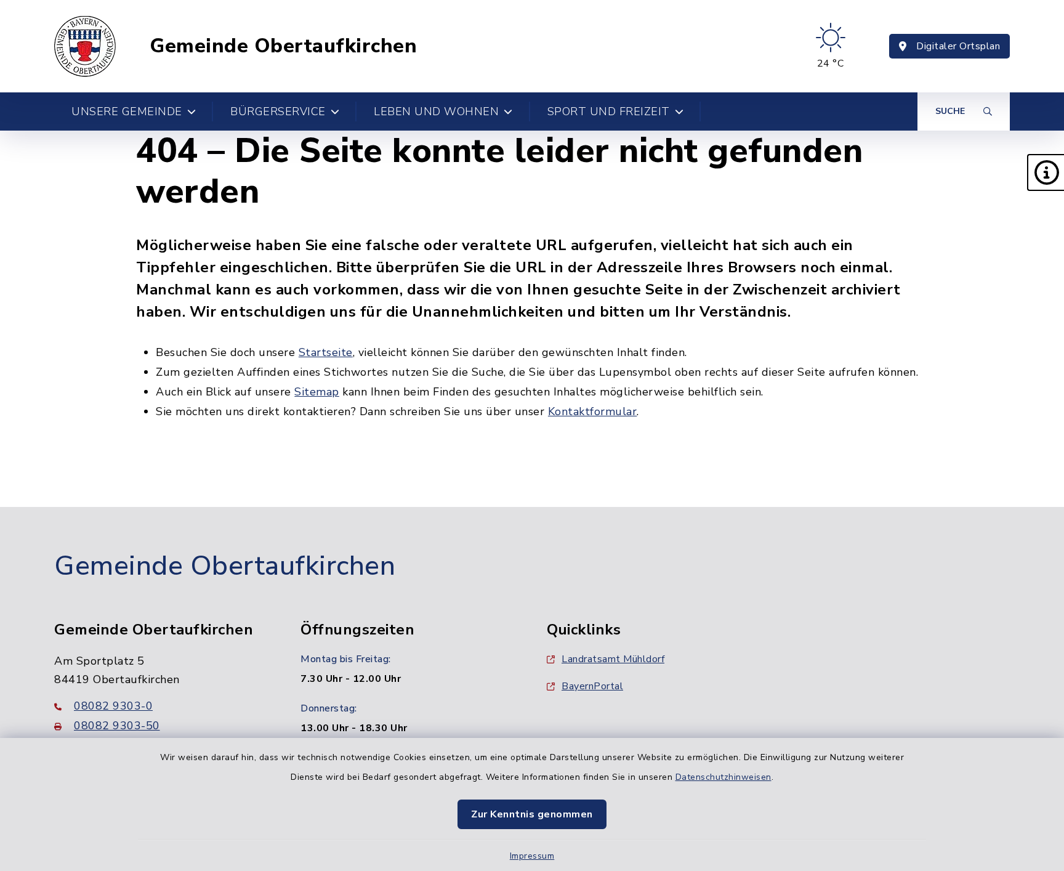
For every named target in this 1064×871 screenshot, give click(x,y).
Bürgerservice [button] (278, 111)
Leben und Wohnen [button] (436, 111)
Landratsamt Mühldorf (613, 659)
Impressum (532, 856)
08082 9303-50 (117, 725)
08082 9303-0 (113, 706)
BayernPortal (592, 686)
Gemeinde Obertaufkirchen (283, 46)
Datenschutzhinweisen (723, 777)
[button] (1045, 172)
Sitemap (316, 391)
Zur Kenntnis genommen (532, 814)
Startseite (326, 352)
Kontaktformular (592, 411)
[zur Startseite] (85, 46)
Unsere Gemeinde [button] (126, 111)
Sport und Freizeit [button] (608, 111)
